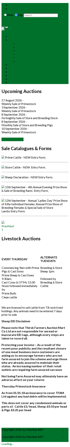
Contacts (15, 75)
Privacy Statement (13, 433)
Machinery (23, 57)
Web (10, 15)
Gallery (13, 78)
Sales (12, 39)
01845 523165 (19, 5)
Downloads (16, 71)
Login (5, 22)
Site (20, 15)
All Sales (21, 43)
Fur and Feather (26, 50)
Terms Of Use (54, 429)
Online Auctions (19, 64)
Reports (14, 68)
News (12, 82)
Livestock (22, 47)
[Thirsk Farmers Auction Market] (23, 29)
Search (62, 15)
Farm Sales (23, 61)
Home (13, 36)
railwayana (23, 54)
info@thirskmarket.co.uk (25, 8)
